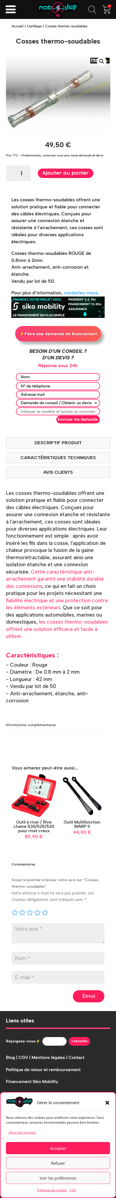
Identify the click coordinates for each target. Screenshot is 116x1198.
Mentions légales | (50, 1057)
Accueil (17, 26)
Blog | (12, 1057)
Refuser (58, 1163)
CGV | (25, 1057)
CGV (73, 1190)
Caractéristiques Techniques (58, 457)
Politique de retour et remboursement (43, 1069)
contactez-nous (80, 292)
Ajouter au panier (65, 173)
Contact (76, 1057)
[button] (107, 1102)
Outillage (34, 26)
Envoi (88, 996)
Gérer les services (22, 1132)
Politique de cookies (52, 1190)
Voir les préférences (58, 1178)
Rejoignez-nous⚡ (23, 1041)
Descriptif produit (58, 442)
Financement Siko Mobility (32, 1081)
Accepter (58, 1148)
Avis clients (58, 472)
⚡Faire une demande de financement (58, 333)
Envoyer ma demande (78, 419)
